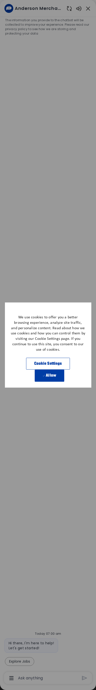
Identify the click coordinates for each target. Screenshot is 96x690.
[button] (48, 364)
